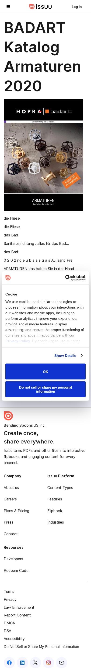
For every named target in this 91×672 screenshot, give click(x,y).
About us (11, 487)
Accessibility (14, 638)
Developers (13, 558)
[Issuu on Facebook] (9, 662)
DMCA (9, 623)
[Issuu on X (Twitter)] (35, 662)
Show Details (65, 355)
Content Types (60, 487)
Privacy (10, 599)
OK (45, 371)
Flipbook (54, 510)
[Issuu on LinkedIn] (22, 662)
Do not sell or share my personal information (45, 389)
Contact (11, 533)
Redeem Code (16, 570)
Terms (9, 591)
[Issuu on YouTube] (61, 662)
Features (54, 499)
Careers (10, 499)
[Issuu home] (41, 6)
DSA (7, 630)
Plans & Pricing (16, 510)
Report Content (17, 615)
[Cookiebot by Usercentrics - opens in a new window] (65, 278)
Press (8, 522)
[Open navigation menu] (8, 6)
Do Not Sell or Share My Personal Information (41, 647)
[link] (76, 6)
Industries (55, 522)
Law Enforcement (19, 607)
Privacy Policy (17, 341)
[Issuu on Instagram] (48, 662)
